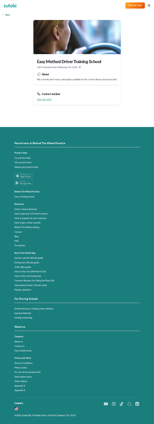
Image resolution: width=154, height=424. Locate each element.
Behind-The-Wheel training (26, 227)
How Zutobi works (23, 350)
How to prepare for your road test (30, 218)
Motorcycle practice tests (26, 167)
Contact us (19, 346)
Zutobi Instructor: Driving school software (33, 308)
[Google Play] (77, 182)
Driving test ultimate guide (26, 262)
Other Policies (20, 381)
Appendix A (19, 385)
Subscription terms (23, 376)
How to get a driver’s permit (27, 222)
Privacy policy (20, 367)
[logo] (10, 5)
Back (7, 14)
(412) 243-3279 (44, 99)
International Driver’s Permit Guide (30, 285)
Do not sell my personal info (27, 372)
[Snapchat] (129, 403)
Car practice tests (22, 157)
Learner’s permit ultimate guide (28, 257)
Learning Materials (22, 313)
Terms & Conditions (23, 363)
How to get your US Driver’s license (31, 213)
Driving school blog (23, 317)
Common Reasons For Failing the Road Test (34, 280)
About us (18, 341)
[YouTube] (105, 403)
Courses (18, 231)
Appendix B (19, 390)
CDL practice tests (23, 162)
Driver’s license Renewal (25, 209)
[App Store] (77, 175)
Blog (16, 236)
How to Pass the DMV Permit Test (30, 271)
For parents (19, 245)
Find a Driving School (24, 196)
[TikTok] (121, 403)
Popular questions (22, 289)
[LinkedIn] (137, 403)
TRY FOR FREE (135, 5)
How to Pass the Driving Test (27, 276)
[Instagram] (113, 403)
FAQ (16, 240)
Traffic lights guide (22, 267)
